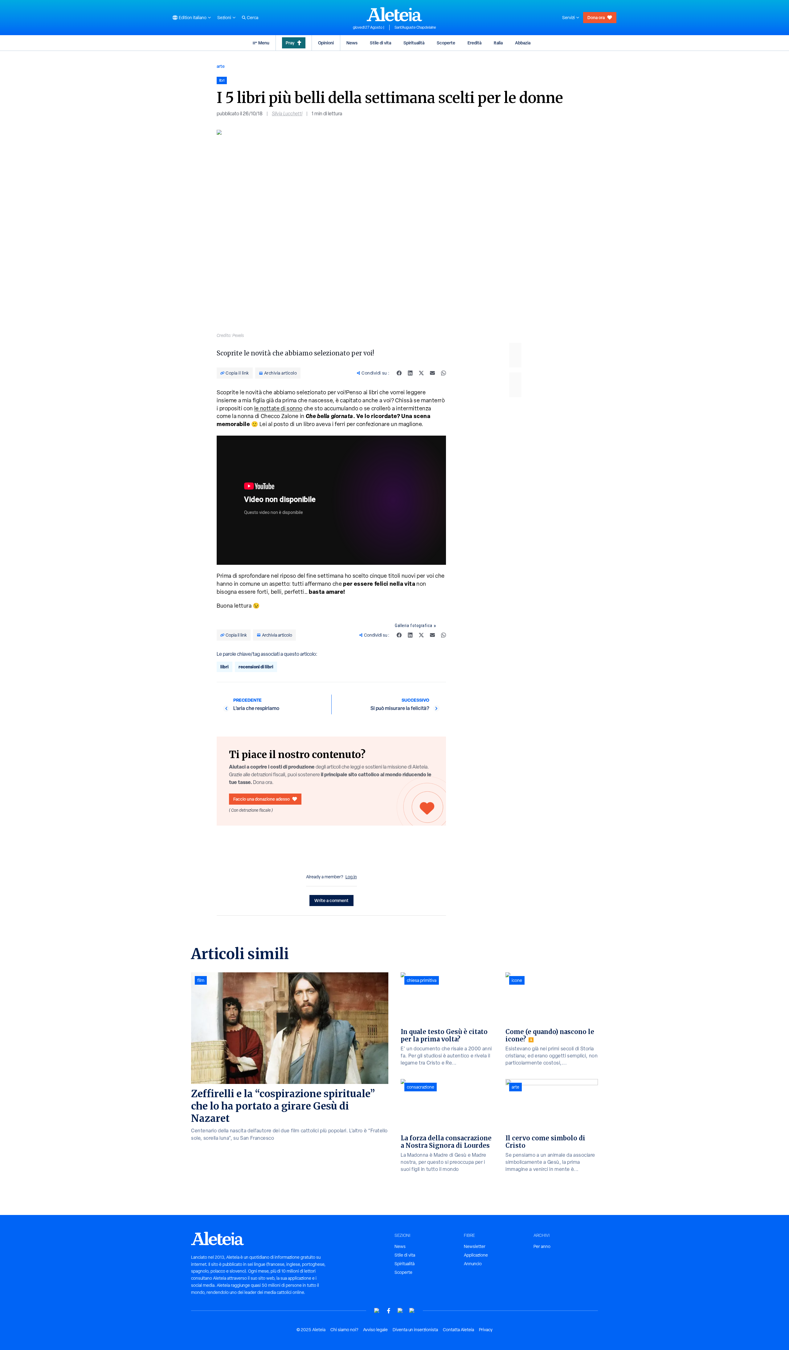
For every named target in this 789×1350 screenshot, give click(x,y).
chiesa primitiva (421, 980)
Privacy (486, 1329)
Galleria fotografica (413, 625)
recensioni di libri (256, 667)
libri (224, 667)
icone (517, 980)
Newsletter (474, 1246)
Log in (351, 877)
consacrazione (420, 1087)
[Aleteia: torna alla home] (394, 14)
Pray (290, 43)
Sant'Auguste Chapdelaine (415, 27)
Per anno (541, 1246)
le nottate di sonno (278, 408)
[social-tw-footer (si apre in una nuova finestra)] (400, 1310)
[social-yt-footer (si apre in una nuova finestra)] (377, 1310)
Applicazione (476, 1255)
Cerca (252, 17)
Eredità (474, 43)
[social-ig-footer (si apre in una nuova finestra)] (412, 1310)
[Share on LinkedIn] (410, 373)
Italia (498, 43)
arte (221, 66)
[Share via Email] (432, 373)
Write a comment (331, 900)
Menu (263, 43)
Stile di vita (380, 43)
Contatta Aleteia (458, 1329)
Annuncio (473, 1263)
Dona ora (596, 17)
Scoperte (446, 43)
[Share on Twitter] (421, 373)
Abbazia (522, 43)
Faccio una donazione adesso (261, 799)
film (200, 980)
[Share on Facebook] (399, 373)
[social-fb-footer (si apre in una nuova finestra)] (388, 1310)
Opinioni (326, 43)
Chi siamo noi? (344, 1329)
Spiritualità (413, 43)
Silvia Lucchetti (287, 113)
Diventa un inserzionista (415, 1329)
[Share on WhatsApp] (443, 373)
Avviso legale (375, 1329)
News (352, 43)
